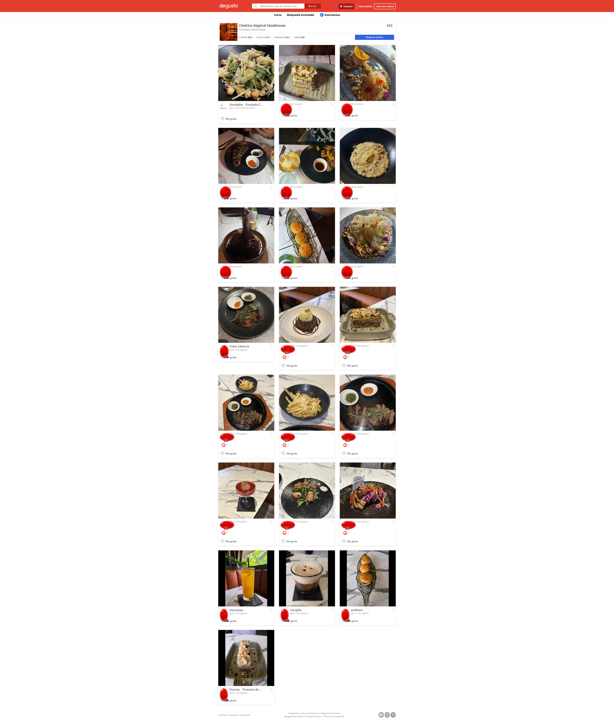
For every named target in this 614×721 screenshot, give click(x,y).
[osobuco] (368, 578)
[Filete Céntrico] (246, 315)
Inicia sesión (365, 6)
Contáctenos (293, 713)
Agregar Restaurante (293, 716)
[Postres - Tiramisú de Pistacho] (246, 658)
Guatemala (245, 715)
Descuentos (330, 15)
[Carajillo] (307, 578)
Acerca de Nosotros (310, 713)
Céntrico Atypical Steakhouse (262, 25)
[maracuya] (246, 578)
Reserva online (374, 37)
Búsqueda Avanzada (300, 15)
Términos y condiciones (334, 716)
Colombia (222, 715)
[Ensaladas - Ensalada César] (246, 73)
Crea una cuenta (385, 6)
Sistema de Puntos (313, 716)
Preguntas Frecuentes (331, 713)
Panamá (347, 6)
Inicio (278, 15)
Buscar (312, 6)
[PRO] (286, 107)
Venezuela (233, 715)
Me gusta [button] (230, 119)
